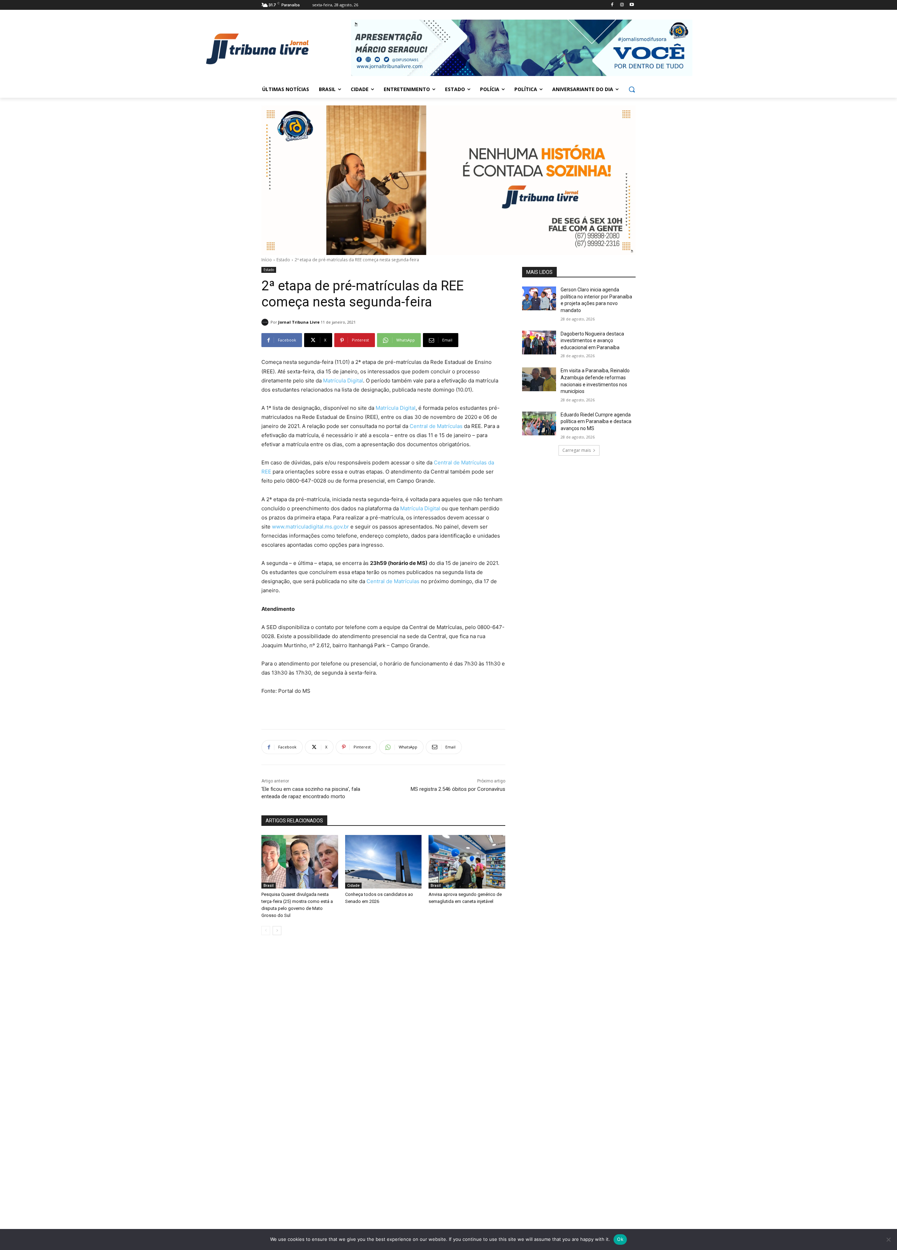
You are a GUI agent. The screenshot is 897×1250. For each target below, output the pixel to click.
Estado (283, 260)
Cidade (353, 885)
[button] (631, 89)
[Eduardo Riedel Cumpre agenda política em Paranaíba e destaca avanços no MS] (539, 423)
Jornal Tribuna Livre (299, 322)
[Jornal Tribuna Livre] (266, 322)
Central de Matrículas (436, 426)
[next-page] (277, 930)
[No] (888, 1239)
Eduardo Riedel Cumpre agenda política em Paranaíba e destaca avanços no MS (596, 421)
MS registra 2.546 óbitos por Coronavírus (458, 789)
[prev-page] (265, 930)
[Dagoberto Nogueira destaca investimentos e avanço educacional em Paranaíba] (539, 342)
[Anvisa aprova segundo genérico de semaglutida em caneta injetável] (467, 862)
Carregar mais (576, 450)
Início (266, 260)
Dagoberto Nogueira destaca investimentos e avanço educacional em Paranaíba (592, 340)
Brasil (268, 885)
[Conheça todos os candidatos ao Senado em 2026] (383, 862)
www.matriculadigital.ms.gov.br (310, 526)
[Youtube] (632, 5)
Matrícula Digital (343, 380)
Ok (620, 1239)
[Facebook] (612, 5)
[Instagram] (622, 5)
